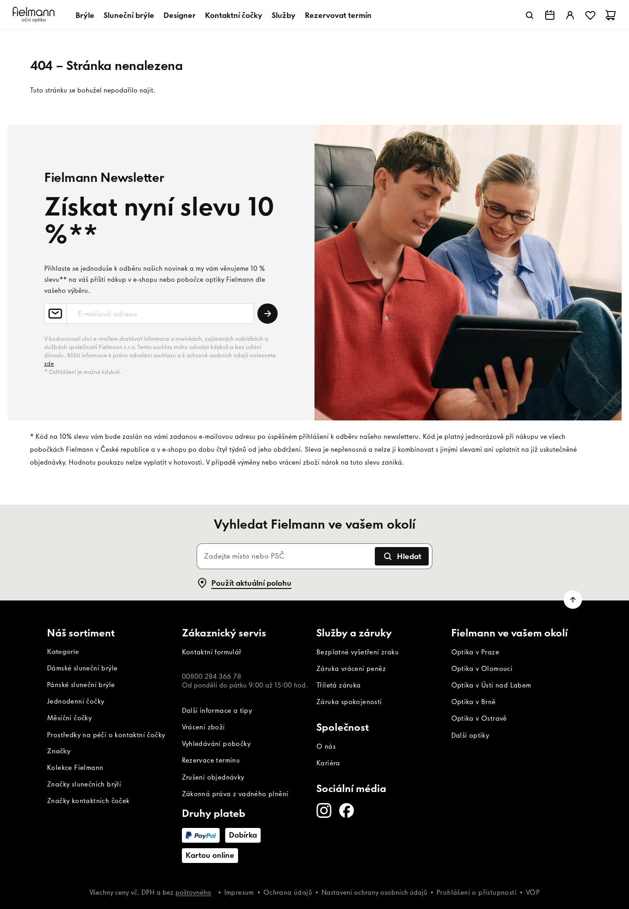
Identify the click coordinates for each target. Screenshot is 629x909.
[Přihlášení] (570, 15)
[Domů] (35, 15)
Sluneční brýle (129, 15)
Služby (284, 15)
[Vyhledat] (529, 15)
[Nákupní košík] (610, 15)
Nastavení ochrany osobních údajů (374, 892)
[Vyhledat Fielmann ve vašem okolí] (550, 15)
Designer (179, 15)
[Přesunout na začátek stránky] (573, 599)
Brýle (85, 15)
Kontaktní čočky (233, 15)
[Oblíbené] (590, 15)
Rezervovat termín (338, 15)
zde (49, 363)
